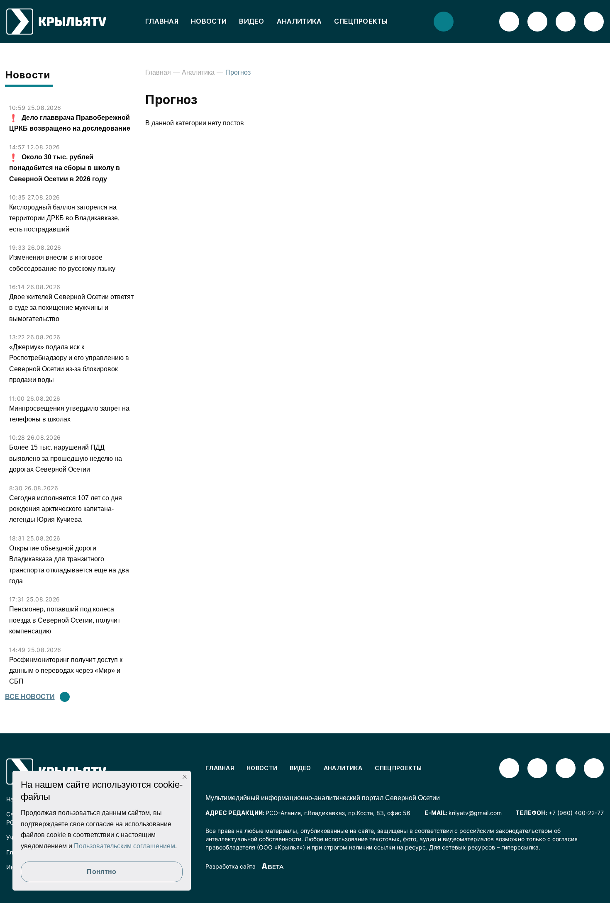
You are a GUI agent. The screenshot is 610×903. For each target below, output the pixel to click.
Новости (209, 21)
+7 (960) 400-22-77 (576, 812)
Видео (251, 21)
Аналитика (299, 21)
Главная (161, 21)
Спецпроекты (361, 21)
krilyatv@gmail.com (475, 812)
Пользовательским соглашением (124, 845)
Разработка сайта (230, 866)
